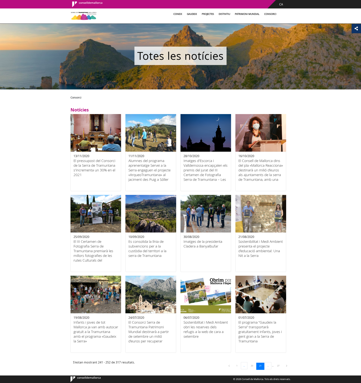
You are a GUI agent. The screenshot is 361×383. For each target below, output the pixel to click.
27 (279, 365)
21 (261, 365)
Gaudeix (192, 14)
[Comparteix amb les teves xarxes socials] (356, 28)
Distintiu (224, 14)
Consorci (270, 14)
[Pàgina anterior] (229, 365)
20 (253, 365)
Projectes (208, 14)
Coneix (177, 14)
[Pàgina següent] (286, 365)
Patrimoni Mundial (247, 14)
